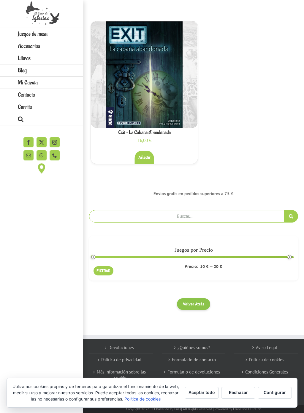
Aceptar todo (202, 392)
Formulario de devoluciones (193, 372)
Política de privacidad (121, 359)
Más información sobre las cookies (121, 375)
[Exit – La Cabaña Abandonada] (144, 74)
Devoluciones (121, 347)
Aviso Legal (266, 347)
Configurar (275, 392)
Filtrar (103, 270)
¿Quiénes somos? (194, 347)
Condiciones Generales (266, 372)
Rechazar (238, 392)
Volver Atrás (193, 304)
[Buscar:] (186, 216)
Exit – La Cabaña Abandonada (144, 132)
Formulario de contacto (194, 359)
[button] (41, 119)
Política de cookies (266, 359)
